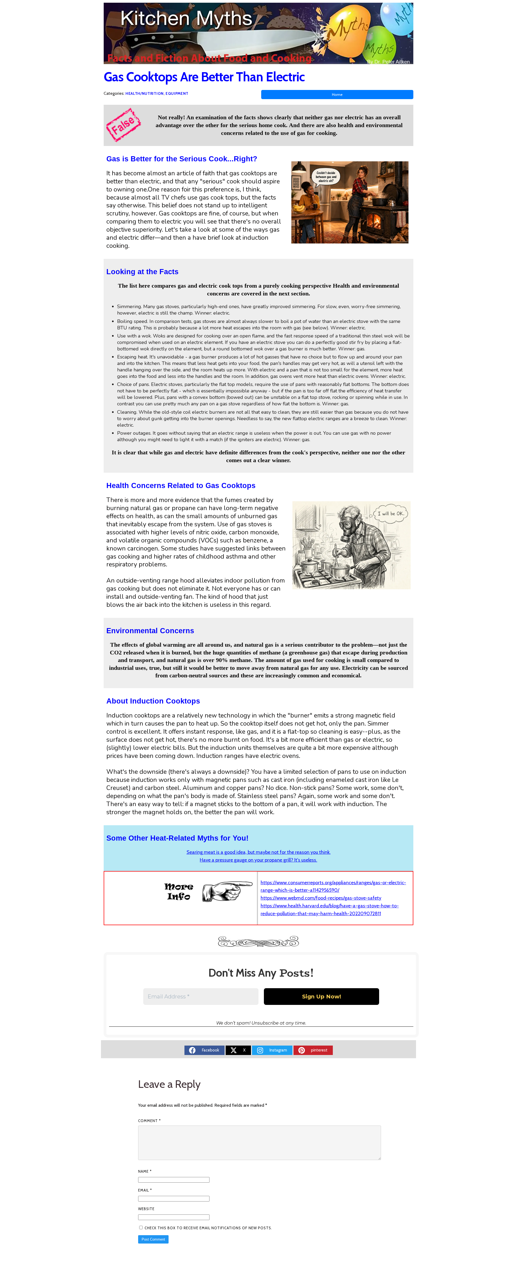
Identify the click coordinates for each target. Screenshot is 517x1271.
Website (146, 1209)
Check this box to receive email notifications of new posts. (208, 1228)
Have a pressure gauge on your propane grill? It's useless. (258, 860)
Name (145, 1171)
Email (145, 1190)
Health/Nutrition (144, 93)
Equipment (177, 93)
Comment (149, 1121)
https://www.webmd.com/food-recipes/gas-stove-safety (321, 898)
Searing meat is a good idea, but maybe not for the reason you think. (259, 852)
